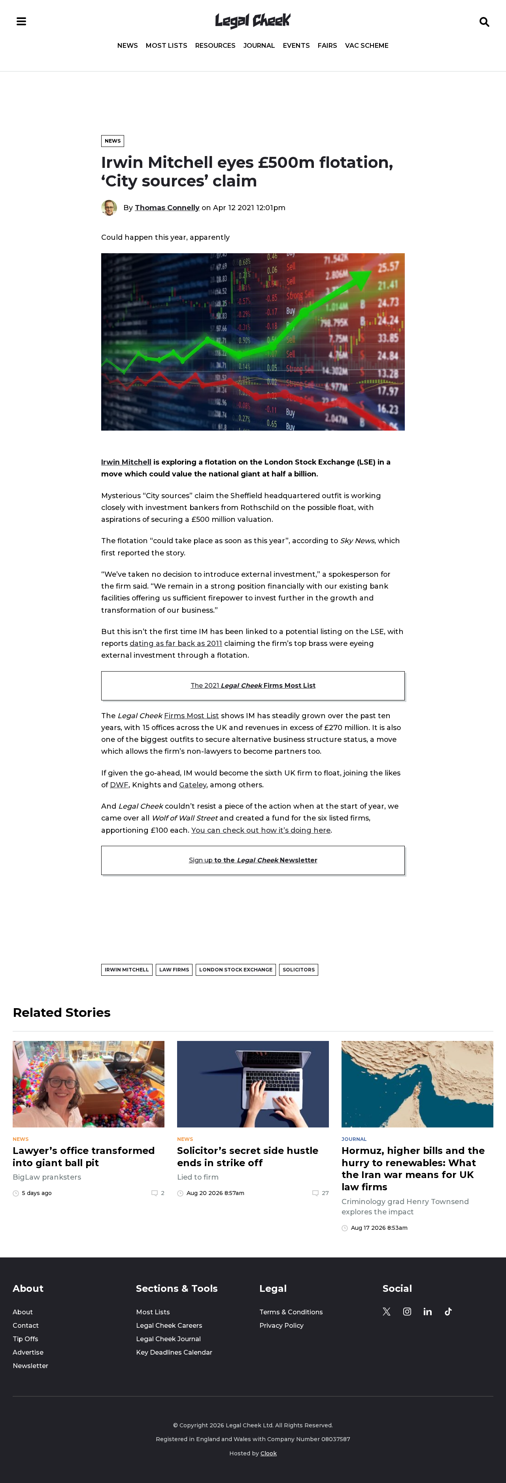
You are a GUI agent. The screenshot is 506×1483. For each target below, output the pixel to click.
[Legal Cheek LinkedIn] (428, 1312)
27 (325, 1193)
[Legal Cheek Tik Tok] (448, 1312)
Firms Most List (191, 715)
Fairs (327, 46)
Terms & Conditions (291, 1312)
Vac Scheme (367, 46)
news (20, 1139)
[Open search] (484, 21)
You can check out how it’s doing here (260, 830)
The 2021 (253, 685)
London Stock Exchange (235, 970)
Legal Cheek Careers (169, 1325)
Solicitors (299, 970)
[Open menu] (21, 21)
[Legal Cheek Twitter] (387, 1312)
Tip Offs (25, 1339)
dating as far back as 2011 (176, 643)
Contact (26, 1325)
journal (354, 1139)
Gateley (192, 785)
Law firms (174, 970)
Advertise (28, 1352)
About (23, 1312)
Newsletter (30, 1366)
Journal (259, 46)
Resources (215, 46)
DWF (119, 785)
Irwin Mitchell (126, 462)
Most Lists (166, 46)
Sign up (253, 860)
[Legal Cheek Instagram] (407, 1312)
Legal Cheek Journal (168, 1339)
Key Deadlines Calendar (174, 1352)
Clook (269, 1453)
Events (296, 46)
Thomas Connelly (167, 207)
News (127, 46)
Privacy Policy (281, 1325)
